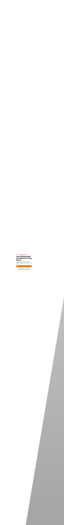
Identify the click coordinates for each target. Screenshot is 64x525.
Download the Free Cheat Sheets (24, 266)
